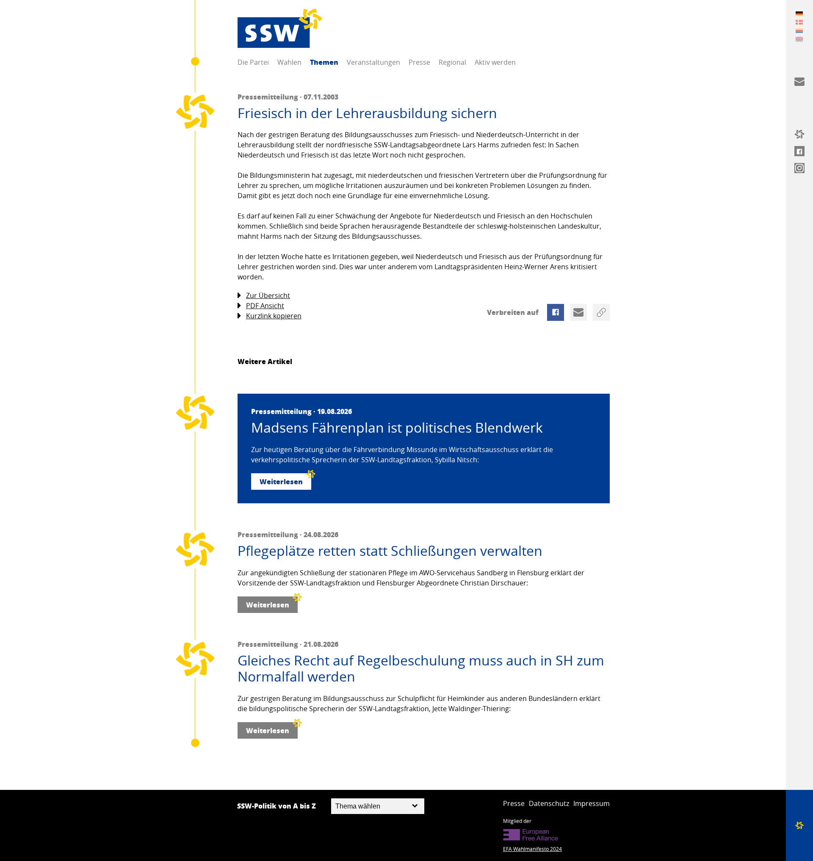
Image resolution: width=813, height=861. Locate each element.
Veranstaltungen (373, 62)
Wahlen (289, 62)
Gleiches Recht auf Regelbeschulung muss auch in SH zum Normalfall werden (421, 668)
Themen (324, 62)
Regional (452, 62)
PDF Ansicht (265, 305)
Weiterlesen (281, 481)
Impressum (591, 803)
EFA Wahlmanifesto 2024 (532, 848)
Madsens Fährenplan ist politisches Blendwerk (397, 427)
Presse (419, 62)
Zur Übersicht (268, 295)
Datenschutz (549, 803)
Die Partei (253, 62)
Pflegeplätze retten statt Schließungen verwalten (390, 551)
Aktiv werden (495, 62)
